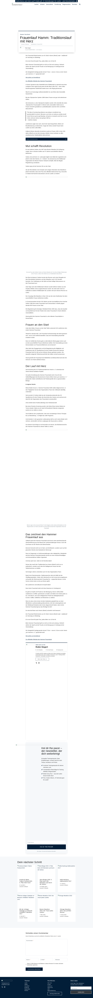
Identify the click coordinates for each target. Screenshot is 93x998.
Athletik (42, 4)
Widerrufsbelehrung (52, 990)
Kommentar (29, 940)
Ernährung (58, 4)
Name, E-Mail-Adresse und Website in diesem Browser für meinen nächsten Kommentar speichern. (45, 964)
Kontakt (49, 984)
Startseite (22, 34)
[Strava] (36, 663)
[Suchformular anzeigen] (80, 4)
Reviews (74, 4)
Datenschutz (50, 987)
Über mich (50, 982)
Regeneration (66, 4)
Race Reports (27, 34)
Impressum (50, 986)
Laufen (36, 4)
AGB (49, 989)
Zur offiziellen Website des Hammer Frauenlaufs (39, 81)
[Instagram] (39, 663)
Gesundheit (49, 4)
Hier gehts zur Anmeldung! (33, 77)
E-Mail (43, 959)
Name (28, 959)
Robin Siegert (28, 47)
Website (57, 959)
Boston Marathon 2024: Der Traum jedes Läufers (46, 911)
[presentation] (26, 871)
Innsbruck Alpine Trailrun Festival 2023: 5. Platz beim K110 (25, 881)
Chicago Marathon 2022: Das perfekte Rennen (65, 911)
